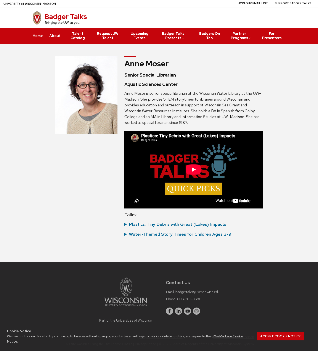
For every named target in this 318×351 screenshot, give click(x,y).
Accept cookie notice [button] (280, 336)
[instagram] (196, 311)
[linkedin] (178, 311)
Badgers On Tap (209, 35)
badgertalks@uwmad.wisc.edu (197, 292)
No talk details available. (175, 224)
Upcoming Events (139, 35)
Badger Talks (65, 16)
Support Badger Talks (293, 3)
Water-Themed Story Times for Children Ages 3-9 (180, 234)
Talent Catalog (78, 35)
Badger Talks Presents (173, 35)
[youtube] (187, 311)
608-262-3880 (189, 299)
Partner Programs (239, 35)
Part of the (125, 320)
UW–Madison (29, 4)
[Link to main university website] (125, 307)
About (55, 36)
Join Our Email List (253, 3)
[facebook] (169, 311)
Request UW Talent (107, 35)
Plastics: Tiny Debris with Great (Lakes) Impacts (177, 224)
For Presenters (272, 35)
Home (38, 36)
